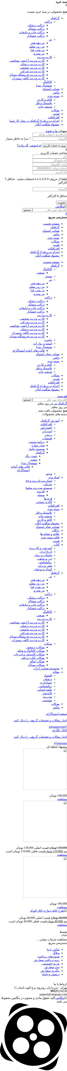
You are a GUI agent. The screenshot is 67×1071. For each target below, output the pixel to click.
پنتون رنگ (31, 456)
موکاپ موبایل (36, 664)
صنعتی (40, 272)
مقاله (56, 672)
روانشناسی (45, 562)
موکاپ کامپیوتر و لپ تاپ (29, 654)
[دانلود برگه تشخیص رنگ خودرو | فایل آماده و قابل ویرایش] (45, 896)
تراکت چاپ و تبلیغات (32, 32)
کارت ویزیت (44, 57)
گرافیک (55, 18)
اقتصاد (48, 675)
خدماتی (47, 484)
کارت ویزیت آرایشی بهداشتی (27, 60)
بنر (50, 39)
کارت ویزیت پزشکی (32, 64)
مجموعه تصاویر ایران (47, 668)
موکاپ (55, 110)
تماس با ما (53, 949)
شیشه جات (45, 106)
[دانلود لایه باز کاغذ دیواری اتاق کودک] (48, 910)
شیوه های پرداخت (49, 956)
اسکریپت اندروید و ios (39, 480)
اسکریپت (54, 477)
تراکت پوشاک (36, 28)
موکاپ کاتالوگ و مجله (31, 650)
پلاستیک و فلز (44, 103)
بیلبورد (48, 340)
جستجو (27, 210)
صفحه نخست (51, 223)
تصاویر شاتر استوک (48, 526)
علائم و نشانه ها (50, 534)
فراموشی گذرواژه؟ (29, 145)
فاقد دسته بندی (50, 537)
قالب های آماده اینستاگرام (28, 350)
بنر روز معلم (37, 46)
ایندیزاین (47, 431)
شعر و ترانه (45, 565)
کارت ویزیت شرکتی (32, 71)
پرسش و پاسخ (51, 974)
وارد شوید (52, 130)
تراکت (48, 21)
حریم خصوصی (51, 963)
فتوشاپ (47, 438)
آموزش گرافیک (50, 420)
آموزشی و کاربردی (40, 548)
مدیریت (47, 696)
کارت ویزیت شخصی (32, 67)
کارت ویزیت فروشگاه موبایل (27, 74)
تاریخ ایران (45, 551)
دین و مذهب (44, 558)
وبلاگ (56, 953)
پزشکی (47, 679)
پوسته (41, 495)
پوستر (48, 276)
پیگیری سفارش (50, 970)
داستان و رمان (43, 555)
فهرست (62, 396)
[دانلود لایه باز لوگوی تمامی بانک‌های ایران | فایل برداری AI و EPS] (45, 840)
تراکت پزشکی (36, 25)
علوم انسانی (44, 689)
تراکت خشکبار (36, 35)
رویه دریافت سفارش (47, 960)
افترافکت (54, 117)
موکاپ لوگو (37, 661)
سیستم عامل (36, 449)
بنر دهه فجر (37, 43)
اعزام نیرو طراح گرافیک (45, 252)
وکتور (56, 92)
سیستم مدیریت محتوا (39, 487)
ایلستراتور (46, 427)
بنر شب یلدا (38, 50)
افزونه (41, 491)
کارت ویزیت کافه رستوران (28, 78)
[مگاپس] (61, 206)
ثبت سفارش (52, 967)
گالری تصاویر (44, 502)
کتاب (56, 544)
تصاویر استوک (51, 89)
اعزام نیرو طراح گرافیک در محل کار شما (34, 120)
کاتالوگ (47, 81)
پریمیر (48, 434)
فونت (56, 113)
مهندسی (47, 700)
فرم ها (48, 498)
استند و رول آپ (42, 343)
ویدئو (49, 473)
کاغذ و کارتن (44, 99)
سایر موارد (38, 445)
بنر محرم (39, 53)
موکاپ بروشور (35, 647)
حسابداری (46, 682)
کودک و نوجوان (43, 569)
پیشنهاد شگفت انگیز (47, 124)
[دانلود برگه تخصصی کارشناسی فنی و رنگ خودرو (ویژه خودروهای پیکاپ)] (45, 788)
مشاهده (62, 799)
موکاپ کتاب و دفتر (33, 657)
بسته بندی (53, 96)
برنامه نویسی (36, 441)
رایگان (56, 530)
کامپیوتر (47, 693)
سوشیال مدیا (44, 85)
